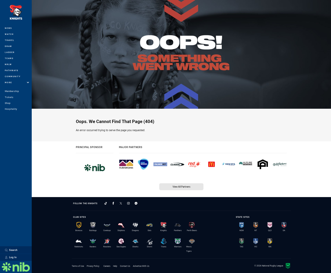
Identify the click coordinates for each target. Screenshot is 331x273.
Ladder (10, 52)
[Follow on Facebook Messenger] (136, 203)
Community (13, 76)
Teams (9, 58)
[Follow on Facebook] (113, 203)
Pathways (11, 70)
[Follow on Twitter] (120, 203)
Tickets (9, 97)
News (8, 28)
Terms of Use (78, 266)
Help (115, 266)
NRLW (8, 64)
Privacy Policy (93, 266)
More (8, 82)
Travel (9, 40)
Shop (8, 103)
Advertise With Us (141, 266)
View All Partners (181, 186)
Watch (9, 34)
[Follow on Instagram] (128, 203)
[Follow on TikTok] (105, 203)
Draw (8, 46)
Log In (13, 257)
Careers (106, 266)
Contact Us (125, 266)
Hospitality (11, 108)
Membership (12, 91)
